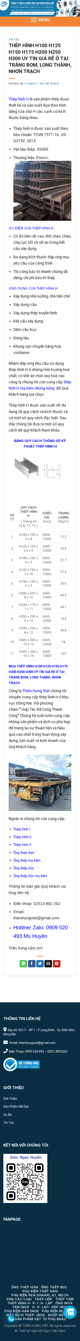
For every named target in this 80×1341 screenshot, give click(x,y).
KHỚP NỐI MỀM (61, 1315)
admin (54, 83)
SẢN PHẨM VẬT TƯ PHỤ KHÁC (41, 1319)
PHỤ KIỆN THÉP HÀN (40, 1291)
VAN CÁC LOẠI (19, 1299)
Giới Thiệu (10, 1098)
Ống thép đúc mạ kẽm (30, 876)
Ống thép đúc (23, 868)
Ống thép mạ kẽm (26, 860)
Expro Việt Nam (53, 1331)
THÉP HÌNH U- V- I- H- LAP (30, 1303)
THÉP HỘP (43, 1299)
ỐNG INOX (64, 1303)
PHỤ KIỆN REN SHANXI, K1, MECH (40, 1295)
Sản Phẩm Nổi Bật (16, 1106)
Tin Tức (14, 39)
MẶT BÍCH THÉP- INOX (25, 1315)
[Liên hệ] (11, 1319)
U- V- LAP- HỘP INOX (50, 1307)
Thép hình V (22, 845)
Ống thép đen (23, 853)
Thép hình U (22, 837)
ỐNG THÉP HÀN (24, 1287)
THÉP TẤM (64, 1299)
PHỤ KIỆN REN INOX (58, 1311)
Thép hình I (21, 829)
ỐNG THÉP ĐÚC (54, 1287)
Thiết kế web (27, 1331)
